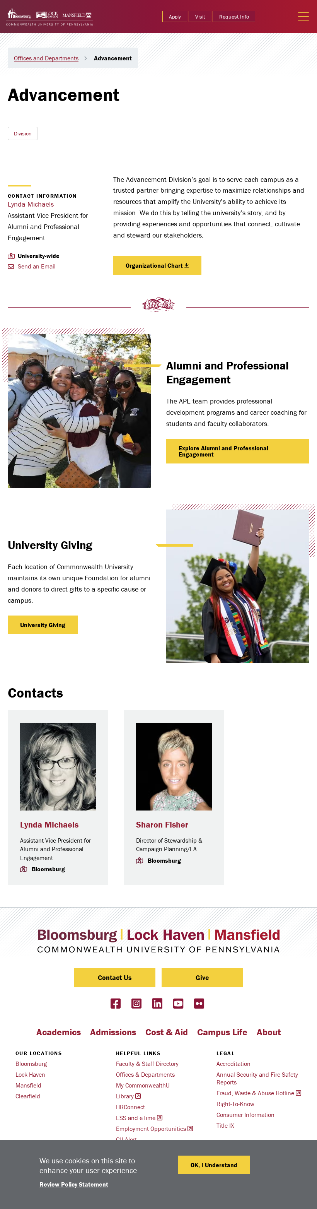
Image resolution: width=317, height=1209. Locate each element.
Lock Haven (30, 1074)
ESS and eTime (135, 1118)
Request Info (234, 16)
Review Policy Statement (73, 1184)
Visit (200, 16)
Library (125, 1096)
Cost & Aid (166, 1032)
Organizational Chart (154, 265)
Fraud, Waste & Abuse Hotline (255, 1093)
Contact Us (115, 977)
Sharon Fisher (162, 824)
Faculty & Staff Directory (147, 1063)
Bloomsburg (31, 1063)
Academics (58, 1032)
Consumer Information (245, 1114)
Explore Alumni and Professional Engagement (223, 451)
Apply (175, 16)
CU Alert (126, 1139)
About (269, 1032)
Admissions (113, 1032)
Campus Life (222, 1032)
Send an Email (37, 266)
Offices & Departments (145, 1074)
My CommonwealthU (143, 1085)
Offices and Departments (46, 58)
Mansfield (28, 1085)
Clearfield (27, 1096)
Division (23, 133)
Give (202, 977)
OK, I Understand (214, 1165)
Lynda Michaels (31, 204)
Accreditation (233, 1063)
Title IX (225, 1125)
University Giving (42, 625)
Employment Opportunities (151, 1128)
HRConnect (130, 1107)
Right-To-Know (235, 1104)
